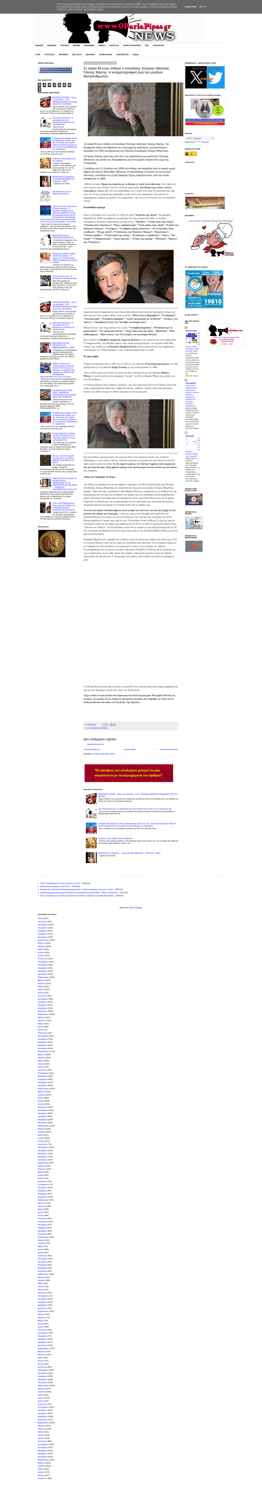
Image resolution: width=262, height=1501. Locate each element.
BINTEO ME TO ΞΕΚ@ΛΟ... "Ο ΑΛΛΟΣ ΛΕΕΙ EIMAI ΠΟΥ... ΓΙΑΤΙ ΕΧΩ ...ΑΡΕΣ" (129, 853)
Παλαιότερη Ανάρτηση (169, 749)
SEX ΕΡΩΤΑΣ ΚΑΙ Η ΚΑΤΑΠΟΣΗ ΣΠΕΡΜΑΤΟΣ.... (63, 236)
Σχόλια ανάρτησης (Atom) (104, 754)
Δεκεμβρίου (42, 934)
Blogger (139, 908)
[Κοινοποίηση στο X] (108, 724)
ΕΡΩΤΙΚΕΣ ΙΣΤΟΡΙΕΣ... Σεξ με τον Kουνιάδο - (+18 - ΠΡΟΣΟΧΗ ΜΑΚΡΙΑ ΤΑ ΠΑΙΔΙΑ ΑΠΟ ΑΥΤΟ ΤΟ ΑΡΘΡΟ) (64, 100)
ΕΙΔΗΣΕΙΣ (39, 45)
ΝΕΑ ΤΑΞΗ (77, 55)
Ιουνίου (41, 953)
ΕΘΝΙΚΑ (102, 45)
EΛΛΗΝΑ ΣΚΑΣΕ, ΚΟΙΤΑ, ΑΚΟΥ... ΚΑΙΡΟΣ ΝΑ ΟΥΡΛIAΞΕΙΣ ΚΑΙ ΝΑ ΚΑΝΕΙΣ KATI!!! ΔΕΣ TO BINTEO (64, 393)
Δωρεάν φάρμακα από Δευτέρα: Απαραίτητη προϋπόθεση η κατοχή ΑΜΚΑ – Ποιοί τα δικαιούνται (79, 893)
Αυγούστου (42, 922)
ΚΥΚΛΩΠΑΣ (191, 383)
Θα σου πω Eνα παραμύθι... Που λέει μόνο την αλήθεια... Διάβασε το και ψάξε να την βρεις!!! (63, 459)
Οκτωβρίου (42, 928)
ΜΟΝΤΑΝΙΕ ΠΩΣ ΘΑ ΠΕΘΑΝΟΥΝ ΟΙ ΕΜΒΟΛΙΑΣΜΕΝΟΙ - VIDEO (63, 345)
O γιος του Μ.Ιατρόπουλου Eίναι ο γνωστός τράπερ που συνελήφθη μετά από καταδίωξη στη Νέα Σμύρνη (64, 506)
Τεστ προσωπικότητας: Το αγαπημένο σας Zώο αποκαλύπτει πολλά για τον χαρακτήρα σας (134, 809)
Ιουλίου (41, 918)
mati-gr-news (191, 331)
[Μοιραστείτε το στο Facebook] (111, 724)
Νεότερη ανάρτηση (92, 749)
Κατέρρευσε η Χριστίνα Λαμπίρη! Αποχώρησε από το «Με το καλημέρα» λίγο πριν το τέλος (76, 889)
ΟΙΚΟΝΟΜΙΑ (89, 45)
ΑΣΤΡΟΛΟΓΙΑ (158, 45)
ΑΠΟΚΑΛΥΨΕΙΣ (105, 55)
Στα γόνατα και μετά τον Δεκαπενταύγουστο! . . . (62, 193)
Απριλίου (41, 946)
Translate (205, 142)
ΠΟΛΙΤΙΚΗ (64, 45)
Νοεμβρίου (42, 931)
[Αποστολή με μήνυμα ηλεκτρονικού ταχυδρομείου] (103, 724)
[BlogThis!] (105, 724)
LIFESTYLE (114, 45)
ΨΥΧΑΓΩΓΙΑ (49, 55)
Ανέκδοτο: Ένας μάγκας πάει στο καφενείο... (116, 838)
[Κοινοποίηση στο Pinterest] (114, 724)
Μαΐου (40, 949)
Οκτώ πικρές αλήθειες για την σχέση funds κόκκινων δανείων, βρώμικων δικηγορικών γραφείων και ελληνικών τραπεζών (193, 395)
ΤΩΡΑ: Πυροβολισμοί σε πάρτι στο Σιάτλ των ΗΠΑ (60, 883)
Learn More (190, 7)
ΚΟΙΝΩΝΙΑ (51, 45)
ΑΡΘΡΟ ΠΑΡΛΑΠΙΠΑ (132, 45)
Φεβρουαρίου (43, 940)
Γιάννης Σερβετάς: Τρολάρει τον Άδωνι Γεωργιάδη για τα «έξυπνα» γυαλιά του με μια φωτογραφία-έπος (63, 436)
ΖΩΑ (147, 45)
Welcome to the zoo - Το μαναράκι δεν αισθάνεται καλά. (64, 277)
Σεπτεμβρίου (43, 925)
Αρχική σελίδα (129, 749)
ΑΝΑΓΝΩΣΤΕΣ (122, 55)
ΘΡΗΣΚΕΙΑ (63, 55)
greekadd (190, 436)
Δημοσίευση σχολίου (95, 744)
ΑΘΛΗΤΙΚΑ (90, 55)
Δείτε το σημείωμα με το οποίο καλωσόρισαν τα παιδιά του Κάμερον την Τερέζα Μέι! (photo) (77, 896)
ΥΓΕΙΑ (37, 55)
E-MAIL (136, 55)
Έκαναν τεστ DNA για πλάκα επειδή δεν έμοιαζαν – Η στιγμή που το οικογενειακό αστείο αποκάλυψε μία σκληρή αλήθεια (64, 258)
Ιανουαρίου (42, 937)
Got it (202, 7)
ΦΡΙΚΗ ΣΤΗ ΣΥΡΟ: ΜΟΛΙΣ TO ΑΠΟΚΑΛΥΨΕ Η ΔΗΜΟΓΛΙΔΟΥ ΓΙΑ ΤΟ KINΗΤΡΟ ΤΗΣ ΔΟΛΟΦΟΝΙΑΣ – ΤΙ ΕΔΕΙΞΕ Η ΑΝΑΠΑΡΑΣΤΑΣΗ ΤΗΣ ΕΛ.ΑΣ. (64, 483)
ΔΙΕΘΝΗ (76, 45)
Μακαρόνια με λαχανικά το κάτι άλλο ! (55, 886)
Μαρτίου (41, 943)
